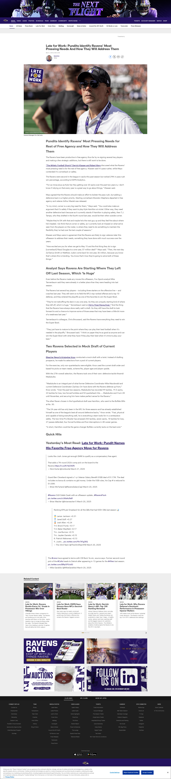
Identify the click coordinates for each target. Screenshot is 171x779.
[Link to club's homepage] (5, 20)
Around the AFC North (54, 730)
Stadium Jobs (14, 720)
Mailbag (54, 720)
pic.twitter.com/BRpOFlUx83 (60, 564)
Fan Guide (122, 723)
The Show (75, 720)
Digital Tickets (98, 730)
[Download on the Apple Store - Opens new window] (78, 754)
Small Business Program (14, 730)
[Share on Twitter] (114, 58)
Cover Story (54, 717)
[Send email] (118, 58)
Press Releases (54, 736)
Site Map (14, 733)
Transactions (35, 710)
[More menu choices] (80, 20)
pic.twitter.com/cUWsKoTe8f (60, 498)
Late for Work (54, 714)
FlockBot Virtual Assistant (14, 723)
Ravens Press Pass (75, 733)
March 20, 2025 (90, 487)
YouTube (141, 730)
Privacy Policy (9, 777)
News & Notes (54, 727)
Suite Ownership (98, 723)
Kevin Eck (56, 56)
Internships (14, 714)
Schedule (122, 707)
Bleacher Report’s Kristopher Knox (60, 357)
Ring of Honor (35, 727)
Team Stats (35, 714)
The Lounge (75, 730)
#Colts (60, 561)
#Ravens (51, 495)
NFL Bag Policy (122, 727)
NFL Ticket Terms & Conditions (98, 736)
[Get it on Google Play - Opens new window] (92, 755)
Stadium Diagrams (122, 717)
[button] (83, 632)
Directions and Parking (122, 720)
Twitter (141, 720)
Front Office (35, 720)
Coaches (35, 717)
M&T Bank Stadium (122, 710)
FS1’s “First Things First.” (100, 305)
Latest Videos (75, 707)
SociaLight (54, 723)
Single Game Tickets (98, 717)
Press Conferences (75, 727)
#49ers (111, 561)
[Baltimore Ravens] (85, 763)
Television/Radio (75, 736)
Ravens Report (75, 723)
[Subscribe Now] (54, 651)
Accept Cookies (147, 772)
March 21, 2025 (78, 469)
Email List (141, 710)
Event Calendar (159, 707)
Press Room (54, 743)
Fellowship (14, 717)
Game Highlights (75, 714)
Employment (14, 710)
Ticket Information (98, 707)
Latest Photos (54, 710)
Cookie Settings (115, 772)
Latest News (54, 707)
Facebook (141, 717)
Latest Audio (75, 710)
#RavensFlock (100, 495)
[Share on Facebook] (110, 58)
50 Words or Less (54, 733)
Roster (35, 707)
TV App (141, 714)
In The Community (159, 710)
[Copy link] (122, 57)
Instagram (141, 723)
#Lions (54, 558)
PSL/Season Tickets (98, 714)
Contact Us (14, 707)
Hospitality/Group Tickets (98, 720)
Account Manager (98, 710)
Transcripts (54, 740)
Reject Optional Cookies (131, 772)
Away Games (98, 727)
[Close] (168, 772)
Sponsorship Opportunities (14, 727)
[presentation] (146, 633)
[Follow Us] (117, 678)
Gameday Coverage (122, 714)
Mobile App (141, 707)
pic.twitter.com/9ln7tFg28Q (76, 541)
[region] (85, 772)
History (35, 723)
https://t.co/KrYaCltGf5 (65, 466)
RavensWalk (122, 730)
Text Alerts (98, 733)
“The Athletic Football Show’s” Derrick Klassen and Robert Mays (73, 165)
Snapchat (141, 727)
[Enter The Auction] (54, 678)
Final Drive (75, 717)
